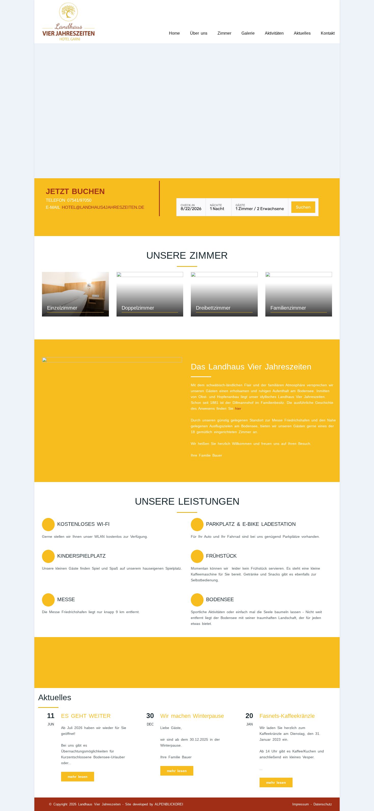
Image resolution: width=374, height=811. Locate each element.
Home (174, 33)
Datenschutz (322, 804)
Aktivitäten (274, 33)
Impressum (300, 804)
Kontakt (328, 33)
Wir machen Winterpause (192, 716)
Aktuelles (302, 33)
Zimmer (224, 33)
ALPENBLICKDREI (169, 804)
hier (238, 408)
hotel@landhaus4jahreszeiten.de (103, 207)
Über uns (198, 33)
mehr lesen (78, 777)
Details (75, 293)
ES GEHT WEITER (86, 716)
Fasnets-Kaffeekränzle (287, 716)
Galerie (248, 33)
